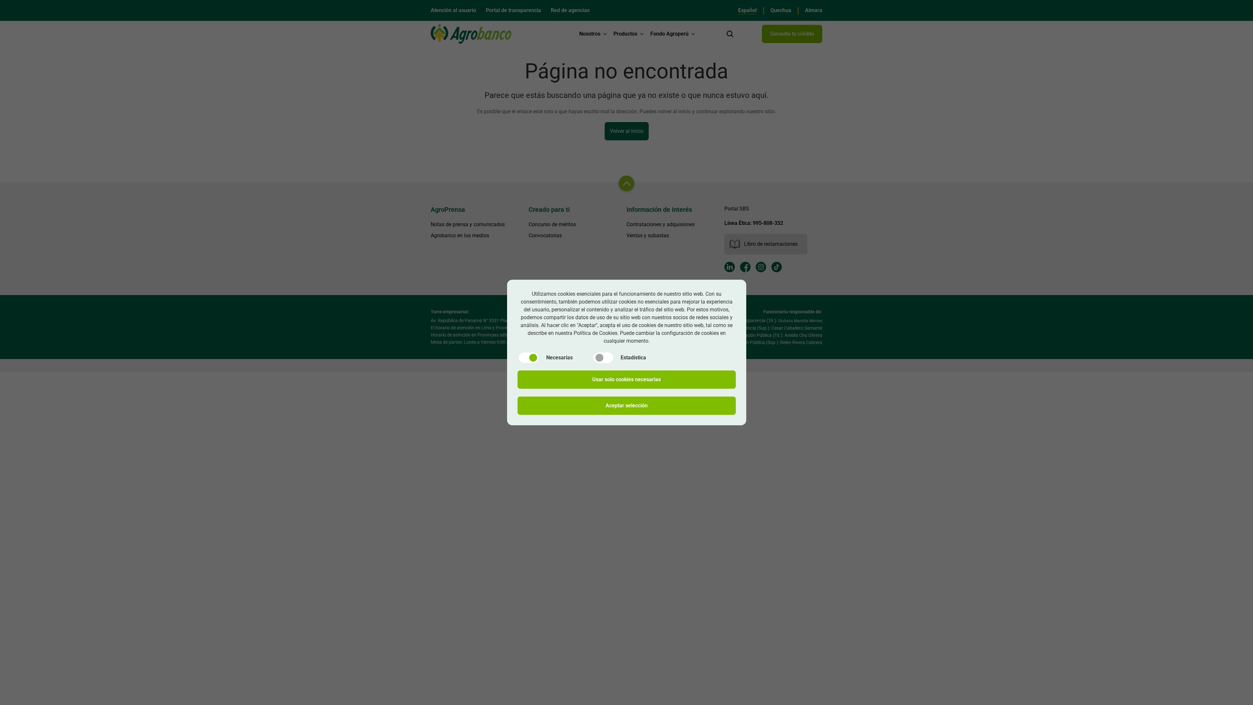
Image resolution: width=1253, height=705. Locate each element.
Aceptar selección (627, 405)
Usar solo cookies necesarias (626, 379)
